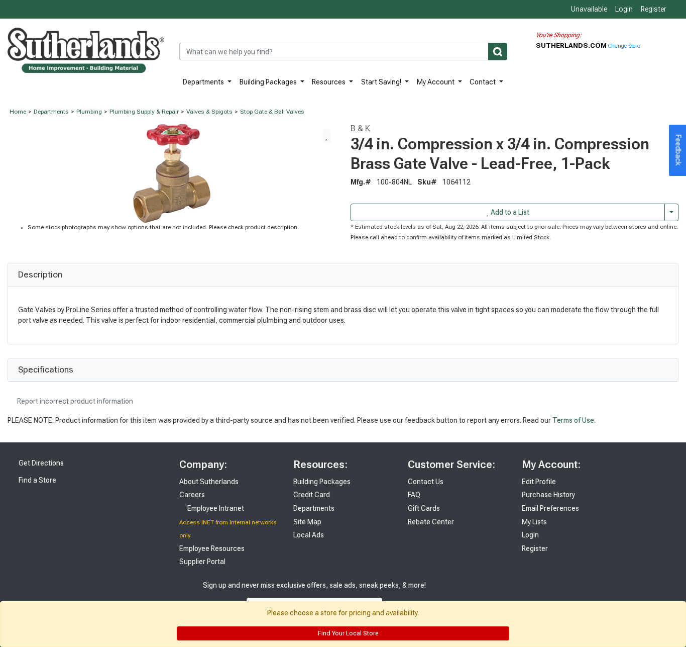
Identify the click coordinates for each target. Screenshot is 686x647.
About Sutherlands (209, 482)
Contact (483, 82)
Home (18, 111)
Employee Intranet (215, 508)
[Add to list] (327, 136)
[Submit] (497, 51)
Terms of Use (573, 420)
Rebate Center (431, 522)
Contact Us (425, 482)
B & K (360, 128)
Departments (204, 82)
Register (653, 9)
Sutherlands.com (572, 45)
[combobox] (343, 51)
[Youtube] (473, 595)
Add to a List (509, 212)
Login (624, 9)
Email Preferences (550, 508)
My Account (436, 82)
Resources (329, 82)
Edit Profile (539, 482)
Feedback (678, 150)
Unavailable (588, 9)
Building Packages (269, 82)
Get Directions (40, 463)
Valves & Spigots (209, 111)
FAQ (414, 495)
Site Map (307, 522)
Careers (192, 495)
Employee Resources (212, 548)
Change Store (624, 46)
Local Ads (308, 535)
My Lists (534, 522)
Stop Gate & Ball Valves (272, 111)
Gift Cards (424, 508)
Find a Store (36, 480)
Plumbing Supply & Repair (144, 111)
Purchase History (548, 495)
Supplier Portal (202, 562)
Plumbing (89, 111)
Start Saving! (382, 82)
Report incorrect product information (74, 401)
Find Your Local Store (347, 633)
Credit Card (311, 495)
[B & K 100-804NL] (172, 173)
